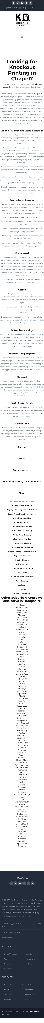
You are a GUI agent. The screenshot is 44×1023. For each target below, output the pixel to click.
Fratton (22, 703)
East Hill (22, 708)
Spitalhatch (22, 844)
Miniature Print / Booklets (22, 577)
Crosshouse (22, 706)
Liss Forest (22, 627)
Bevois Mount (22, 824)
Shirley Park (22, 812)
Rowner (22, 684)
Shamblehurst (22, 745)
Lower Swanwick (22, 723)
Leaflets (7, 999)
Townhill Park (22, 743)
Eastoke (22, 657)
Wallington (22, 762)
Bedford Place (22, 674)
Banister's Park (22, 767)
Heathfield (22, 701)
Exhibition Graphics (22, 518)
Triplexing (22, 589)
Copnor (22, 755)
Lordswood (22, 647)
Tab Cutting (22, 572)
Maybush (22, 615)
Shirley (22, 789)
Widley (22, 664)
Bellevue (22, 669)
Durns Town (22, 728)
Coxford (22, 666)
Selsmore (22, 831)
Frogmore (22, 750)
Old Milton (22, 819)
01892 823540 (7, 938)
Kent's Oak (22, 780)
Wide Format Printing (22, 506)
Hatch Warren (22, 817)
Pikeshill (22, 696)
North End (22, 637)
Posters (7, 989)
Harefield (22, 748)
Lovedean (22, 676)
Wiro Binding (22, 581)
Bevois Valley (22, 738)
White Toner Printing (22, 535)
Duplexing (22, 585)
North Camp (22, 730)
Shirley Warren (22, 826)
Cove (22, 799)
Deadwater (22, 622)
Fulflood (22, 642)
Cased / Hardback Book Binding (22, 514)
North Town (22, 777)
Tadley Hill (22, 834)
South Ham (22, 740)
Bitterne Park (22, 726)
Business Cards (30, 994)
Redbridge (22, 711)
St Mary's (22, 686)
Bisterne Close (22, 607)
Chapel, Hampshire (34, 94)
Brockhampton (22, 649)
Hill (22, 639)
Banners (7, 984)
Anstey (22, 733)
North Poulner (22, 691)
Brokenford (22, 814)
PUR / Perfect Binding (22, 531)
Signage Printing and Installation (22, 510)
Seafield (22, 804)
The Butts (22, 753)
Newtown (22, 632)
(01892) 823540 (11, 8)
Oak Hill (22, 772)
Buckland (22, 792)
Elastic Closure (22, 560)
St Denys (22, 689)
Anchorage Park (22, 807)
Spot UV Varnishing (22, 543)
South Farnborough (22, 794)
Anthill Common (22, 765)
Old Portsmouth (22, 802)
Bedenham (22, 718)
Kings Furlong (22, 652)
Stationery (8, 994)
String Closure (22, 564)
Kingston (22, 839)
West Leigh (22, 713)
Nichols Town (22, 654)
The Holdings (22, 620)
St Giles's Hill (22, 625)
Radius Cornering (22, 593)
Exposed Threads (22, 556)
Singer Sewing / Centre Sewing (22, 552)
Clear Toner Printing (22, 539)
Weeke (22, 809)
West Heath (22, 735)
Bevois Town (22, 617)
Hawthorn (22, 782)
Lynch (22, 785)
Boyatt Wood (22, 630)
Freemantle (22, 770)
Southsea (22, 644)
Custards (22, 662)
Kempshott (22, 721)
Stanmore (22, 846)
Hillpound (22, 757)
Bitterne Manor (22, 760)
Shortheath (22, 836)
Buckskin (22, 659)
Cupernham (22, 694)
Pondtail (22, 635)
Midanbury (22, 605)
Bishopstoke (22, 716)
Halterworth (22, 679)
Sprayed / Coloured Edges (22, 547)
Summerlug (22, 775)
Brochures (28, 989)
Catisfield (22, 841)
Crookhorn (22, 787)
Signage (27, 984)
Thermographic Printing (22, 568)
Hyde (22, 797)
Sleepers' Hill (22, 610)
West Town (22, 612)
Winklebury (22, 671)
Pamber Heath (22, 698)
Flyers (26, 999)
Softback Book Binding (22, 526)
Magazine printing (22, 522)
